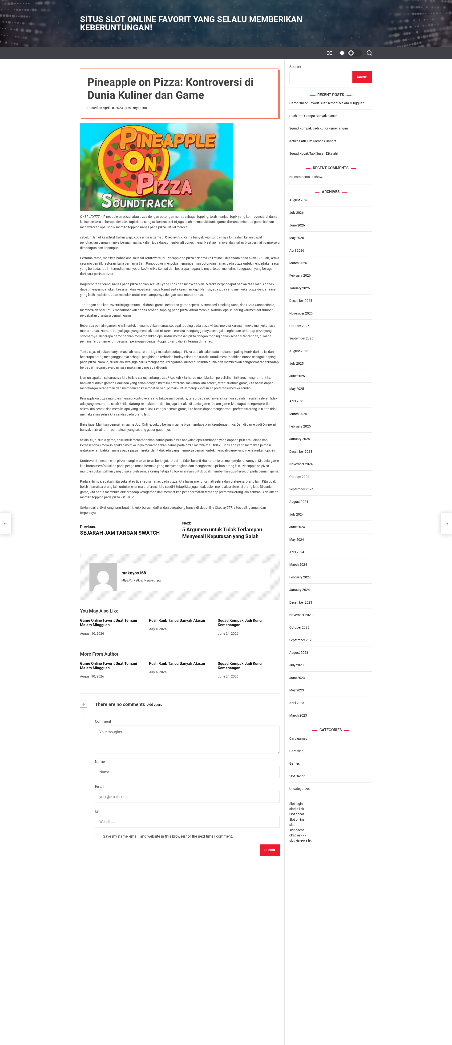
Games (294, 764)
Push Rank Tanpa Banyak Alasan (177, 620)
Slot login (296, 804)
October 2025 (299, 326)
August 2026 (298, 200)
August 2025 (298, 351)
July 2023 (296, 665)
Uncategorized (300, 789)
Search (295, 67)
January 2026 (299, 288)
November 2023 (301, 615)
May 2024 (296, 539)
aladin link (296, 809)
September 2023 (301, 640)
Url (97, 811)
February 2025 (300, 426)
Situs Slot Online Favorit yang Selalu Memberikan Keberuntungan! (191, 23)
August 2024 (298, 502)
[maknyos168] (103, 577)
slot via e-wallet (300, 841)
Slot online (296, 819)
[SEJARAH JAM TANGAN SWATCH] (5, 523)
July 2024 (296, 514)
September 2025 (301, 338)
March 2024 (298, 565)
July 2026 (296, 213)
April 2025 (296, 401)
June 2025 (297, 376)
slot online (206, 507)
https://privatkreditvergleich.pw (141, 580)
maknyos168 (137, 108)
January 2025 (299, 439)
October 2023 (299, 627)
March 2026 (298, 263)
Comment (103, 721)
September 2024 (301, 489)
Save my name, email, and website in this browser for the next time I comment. (168, 836)
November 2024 (301, 464)
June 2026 (297, 225)
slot (292, 825)
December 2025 (300, 301)
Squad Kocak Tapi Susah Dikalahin (314, 153)
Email (99, 786)
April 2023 (296, 703)
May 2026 (296, 238)
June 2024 (297, 527)
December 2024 (300, 451)
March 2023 (298, 715)
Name (100, 761)
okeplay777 (297, 835)
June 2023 (297, 678)
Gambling (296, 751)
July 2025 (296, 363)
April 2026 (296, 250)
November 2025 (301, 313)
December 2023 (300, 602)
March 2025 (298, 414)
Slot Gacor (297, 776)
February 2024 (300, 577)
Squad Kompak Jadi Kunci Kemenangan (240, 622)
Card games (298, 738)
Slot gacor (296, 814)
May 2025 (296, 389)
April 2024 (296, 552)
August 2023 (298, 652)
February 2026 (300, 276)
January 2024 (299, 590)
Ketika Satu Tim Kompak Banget (312, 141)
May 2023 (296, 690)
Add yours (154, 704)
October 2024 (299, 477)
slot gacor (296, 830)
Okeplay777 (173, 237)
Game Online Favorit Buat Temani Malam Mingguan (108, 622)
